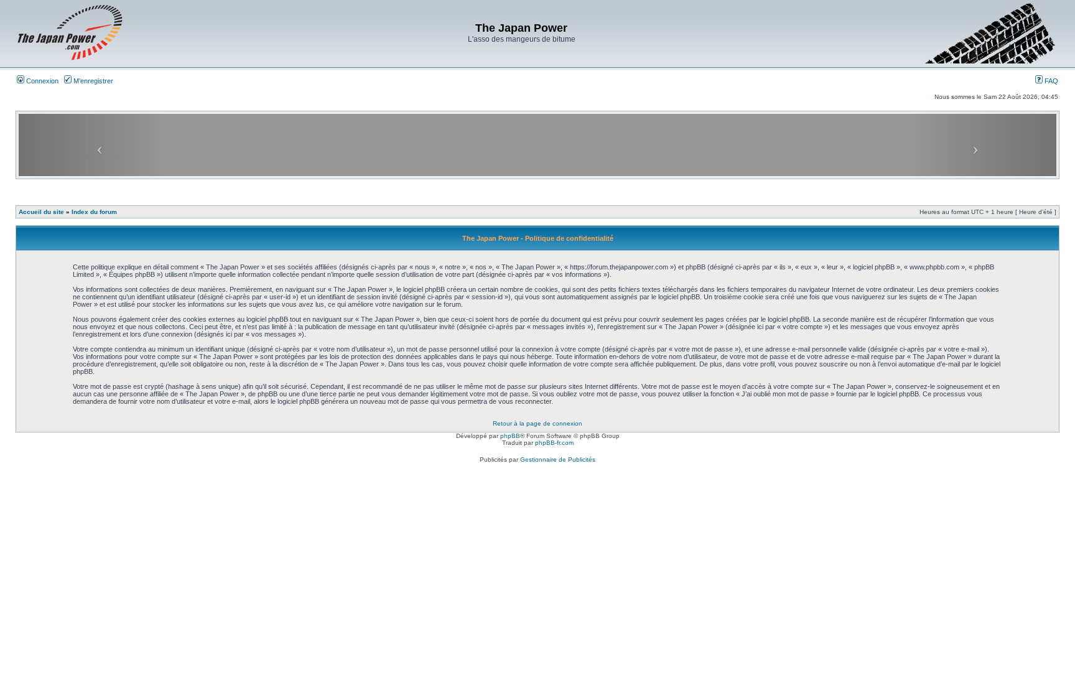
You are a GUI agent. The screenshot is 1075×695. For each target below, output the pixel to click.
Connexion (41, 81)
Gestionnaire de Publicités (557, 459)
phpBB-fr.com (554, 442)
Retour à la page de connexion (537, 423)
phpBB (510, 435)
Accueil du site (41, 211)
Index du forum (94, 211)
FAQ (1050, 81)
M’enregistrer (92, 81)
